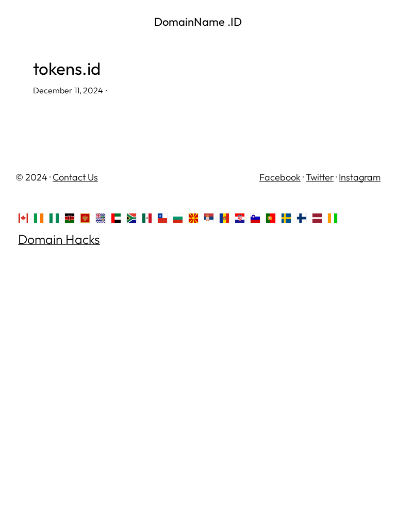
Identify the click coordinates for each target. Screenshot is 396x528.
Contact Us (75, 177)
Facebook (280, 177)
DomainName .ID (198, 21)
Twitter (320, 177)
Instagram (360, 177)
